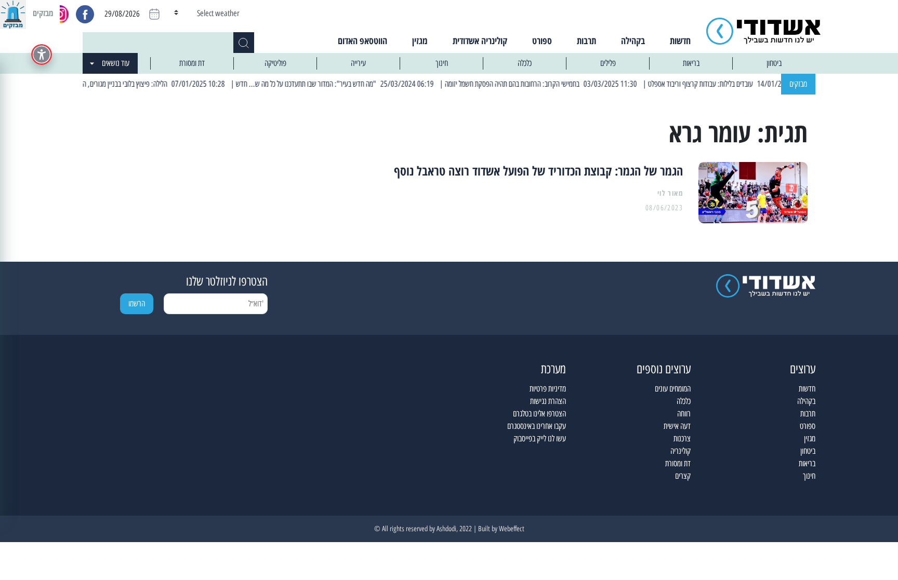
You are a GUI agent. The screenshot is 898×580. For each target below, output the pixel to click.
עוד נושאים (115, 63)
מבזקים (798, 84)
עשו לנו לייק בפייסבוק (539, 438)
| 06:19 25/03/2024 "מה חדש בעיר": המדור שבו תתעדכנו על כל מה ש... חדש (346, 84)
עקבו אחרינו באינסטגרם (536, 426)
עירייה (358, 63)
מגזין (420, 40)
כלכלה (525, 63)
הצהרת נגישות (548, 401)
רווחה (684, 414)
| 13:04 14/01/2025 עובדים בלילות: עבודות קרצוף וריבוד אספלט (741, 84)
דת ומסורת (192, 63)
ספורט (542, 40)
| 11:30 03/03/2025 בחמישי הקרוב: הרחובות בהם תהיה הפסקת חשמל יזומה (553, 84)
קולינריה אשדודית (480, 40)
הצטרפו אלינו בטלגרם (539, 414)
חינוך (441, 63)
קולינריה (680, 451)
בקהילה (633, 40)
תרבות (586, 40)
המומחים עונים (673, 389)
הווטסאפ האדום (362, 40)
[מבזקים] (13, 13)
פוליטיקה (275, 63)
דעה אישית (677, 426)
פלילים (608, 63)
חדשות (680, 40)
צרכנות (682, 438)
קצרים (683, 476)
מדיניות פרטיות (548, 389)
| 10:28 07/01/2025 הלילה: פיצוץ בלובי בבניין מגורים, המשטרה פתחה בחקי (141, 84)
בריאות (691, 63)
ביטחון (774, 63)
